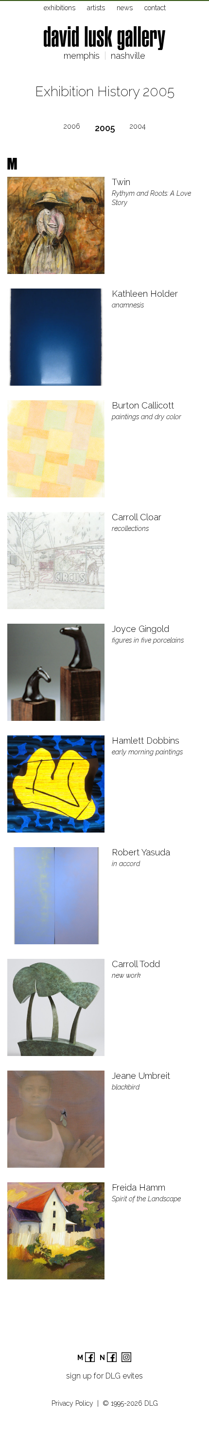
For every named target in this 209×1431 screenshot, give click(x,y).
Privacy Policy (72, 1403)
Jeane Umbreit (141, 1076)
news (125, 8)
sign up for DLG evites (104, 1375)
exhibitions (59, 8)
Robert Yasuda (141, 852)
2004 (138, 126)
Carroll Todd (136, 964)
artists (96, 8)
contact (155, 8)
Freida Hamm (138, 1187)
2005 (105, 128)
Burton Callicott (143, 405)
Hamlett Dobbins (145, 740)
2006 (72, 126)
